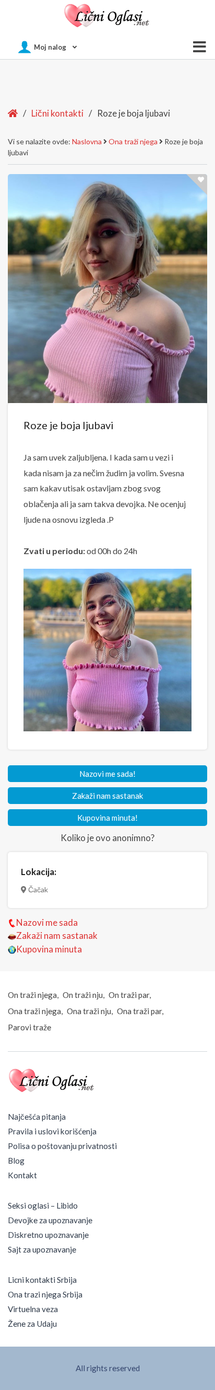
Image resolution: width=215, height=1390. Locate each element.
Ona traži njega (133, 141)
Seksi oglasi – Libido (43, 1205)
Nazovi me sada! (107, 773)
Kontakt (22, 1175)
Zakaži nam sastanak (107, 795)
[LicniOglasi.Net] (107, 16)
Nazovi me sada (47, 922)
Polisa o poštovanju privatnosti (62, 1146)
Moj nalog (50, 47)
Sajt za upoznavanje (42, 1249)
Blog (16, 1160)
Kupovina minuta (49, 949)
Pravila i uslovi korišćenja (52, 1131)
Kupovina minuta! (107, 817)
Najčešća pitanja (37, 1116)
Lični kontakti (57, 113)
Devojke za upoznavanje (50, 1220)
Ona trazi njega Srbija (45, 1294)
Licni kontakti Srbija (42, 1279)
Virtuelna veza (33, 1309)
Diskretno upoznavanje (48, 1234)
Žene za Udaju (32, 1323)
